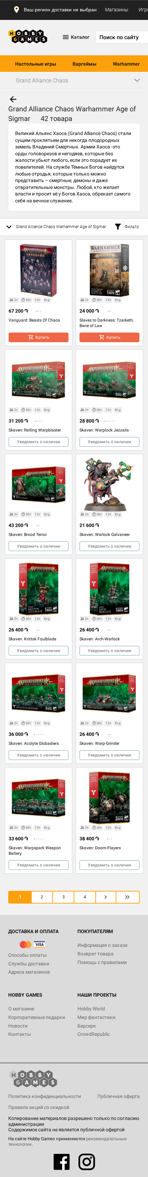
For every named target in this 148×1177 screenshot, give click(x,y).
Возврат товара (95, 953)
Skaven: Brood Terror (28, 534)
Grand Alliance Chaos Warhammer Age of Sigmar (61, 226)
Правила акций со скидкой (38, 1107)
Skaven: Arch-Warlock (100, 639)
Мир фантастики (96, 1017)
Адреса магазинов (29, 972)
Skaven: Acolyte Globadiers (34, 743)
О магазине (21, 1008)
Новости (18, 1026)
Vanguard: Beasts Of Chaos (34, 320)
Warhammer (126, 64)
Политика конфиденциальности (44, 1096)
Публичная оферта (118, 1096)
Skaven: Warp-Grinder (99, 743)
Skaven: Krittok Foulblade (32, 639)
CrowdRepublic (93, 1034)
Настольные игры (35, 64)
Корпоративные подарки (36, 1017)
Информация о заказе (102, 945)
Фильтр (132, 226)
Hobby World (91, 1008)
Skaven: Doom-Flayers (100, 847)
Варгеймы (84, 64)
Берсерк (86, 1026)
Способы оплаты (27, 955)
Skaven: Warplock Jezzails (104, 430)
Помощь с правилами (102, 962)
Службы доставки (28, 963)
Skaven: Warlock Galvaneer (105, 534)
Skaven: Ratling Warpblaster (35, 430)
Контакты (19, 1034)
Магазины (116, 9)
